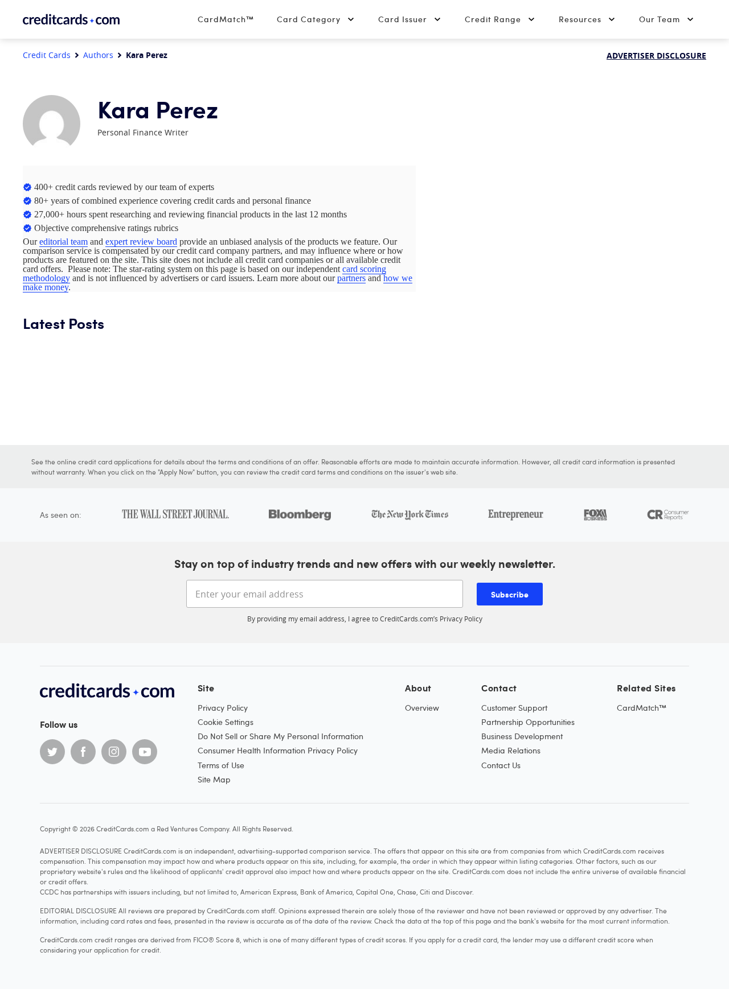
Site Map (214, 779)
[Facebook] (83, 751)
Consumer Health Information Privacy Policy (278, 750)
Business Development (522, 736)
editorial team (63, 241)
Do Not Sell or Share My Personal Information (280, 736)
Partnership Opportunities (528, 721)
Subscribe (510, 594)
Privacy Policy (461, 618)
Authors (98, 55)
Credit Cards (47, 55)
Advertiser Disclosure (656, 55)
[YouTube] (144, 751)
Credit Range (493, 19)
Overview (422, 707)
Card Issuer (402, 19)
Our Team (659, 19)
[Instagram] (113, 751)
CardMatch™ (226, 19)
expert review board (141, 241)
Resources (580, 19)
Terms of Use (221, 765)
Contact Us (501, 765)
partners (351, 278)
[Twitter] (52, 751)
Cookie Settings (225, 721)
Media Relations (510, 750)
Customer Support (514, 707)
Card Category (309, 19)
